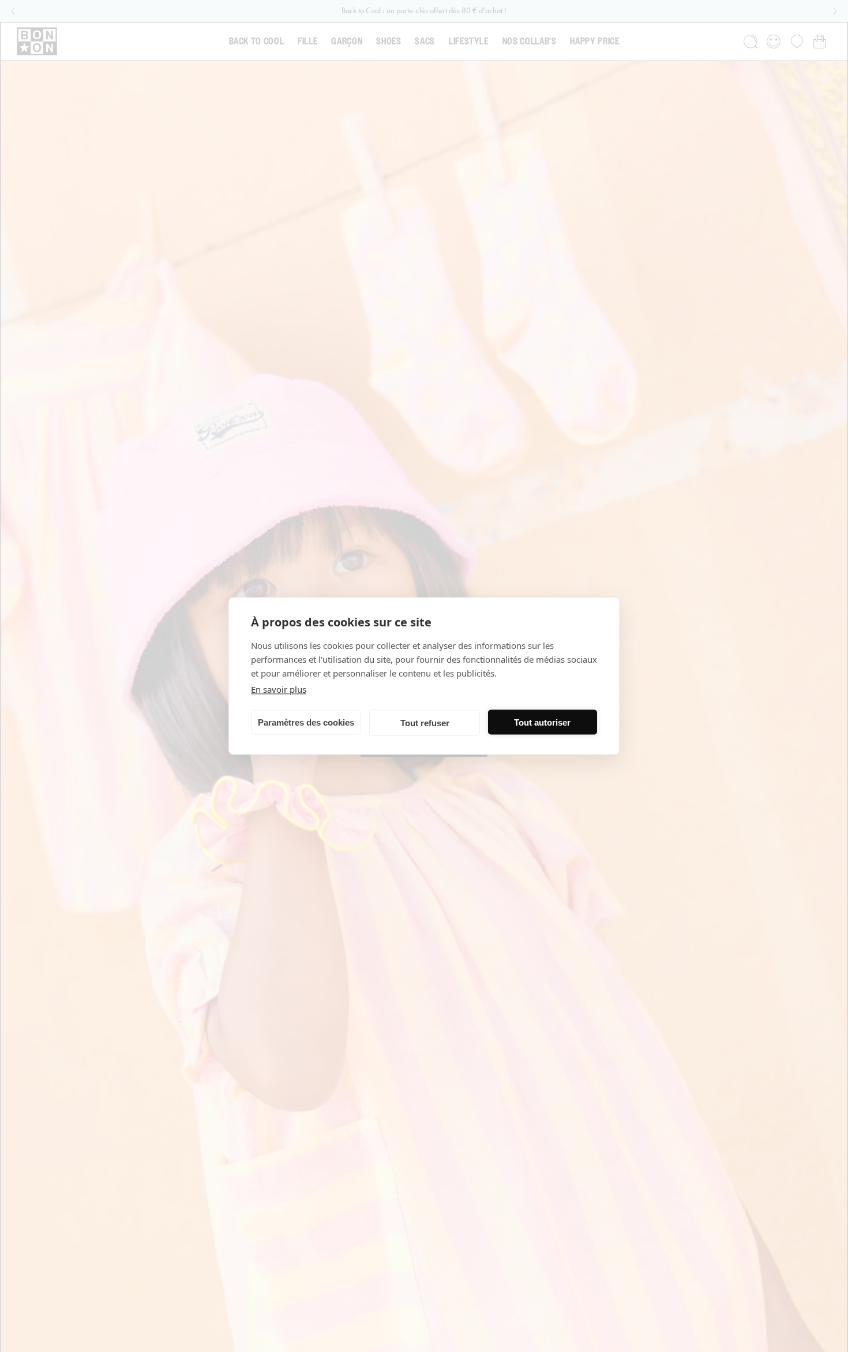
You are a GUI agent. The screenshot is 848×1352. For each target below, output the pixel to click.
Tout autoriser (542, 722)
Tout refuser (424, 722)
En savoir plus (278, 689)
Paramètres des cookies (306, 722)
